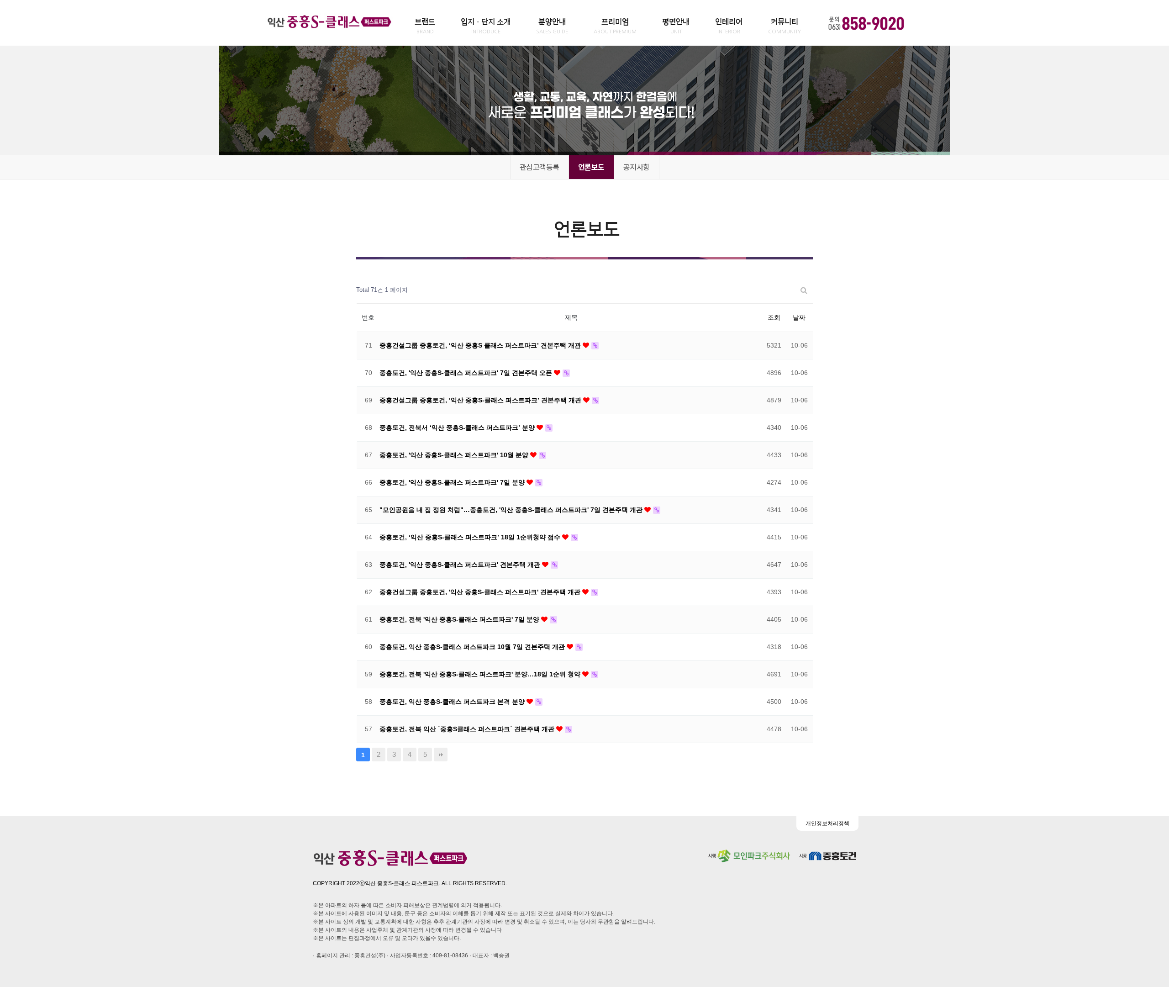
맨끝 (441, 754)
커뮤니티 (784, 26)
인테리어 (728, 26)
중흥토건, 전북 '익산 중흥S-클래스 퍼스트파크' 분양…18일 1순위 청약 (480, 674)
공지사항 (636, 166)
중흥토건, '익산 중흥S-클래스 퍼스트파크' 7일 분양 (453, 482)
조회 (774, 317)
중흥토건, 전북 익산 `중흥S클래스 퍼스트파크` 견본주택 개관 (467, 729)
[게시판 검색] (804, 290)
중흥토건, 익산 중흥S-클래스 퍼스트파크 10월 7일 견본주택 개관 (473, 646)
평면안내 (676, 26)
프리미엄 (615, 26)
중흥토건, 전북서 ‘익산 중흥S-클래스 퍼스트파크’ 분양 (458, 427)
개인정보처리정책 (827, 823)
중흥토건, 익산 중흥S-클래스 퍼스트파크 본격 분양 (453, 701)
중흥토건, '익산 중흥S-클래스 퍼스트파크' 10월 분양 (454, 455)
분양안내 (552, 26)
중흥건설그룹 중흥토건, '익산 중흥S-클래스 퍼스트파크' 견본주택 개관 (480, 592)
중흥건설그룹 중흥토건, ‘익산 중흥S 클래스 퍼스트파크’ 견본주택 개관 (481, 345)
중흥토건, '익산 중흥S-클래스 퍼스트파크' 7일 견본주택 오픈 (466, 372)
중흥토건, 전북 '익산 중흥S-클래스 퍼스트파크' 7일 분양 (460, 619)
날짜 (799, 317)
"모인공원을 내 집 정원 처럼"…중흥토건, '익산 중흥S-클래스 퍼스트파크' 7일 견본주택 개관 (511, 509)
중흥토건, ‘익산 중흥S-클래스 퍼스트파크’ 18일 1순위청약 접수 (470, 537)
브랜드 (425, 26)
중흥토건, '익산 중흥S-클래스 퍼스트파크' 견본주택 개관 (460, 564)
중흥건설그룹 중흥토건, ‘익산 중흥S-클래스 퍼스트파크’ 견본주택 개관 (481, 400)
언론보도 (591, 166)
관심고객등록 (539, 166)
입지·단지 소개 (486, 26)
